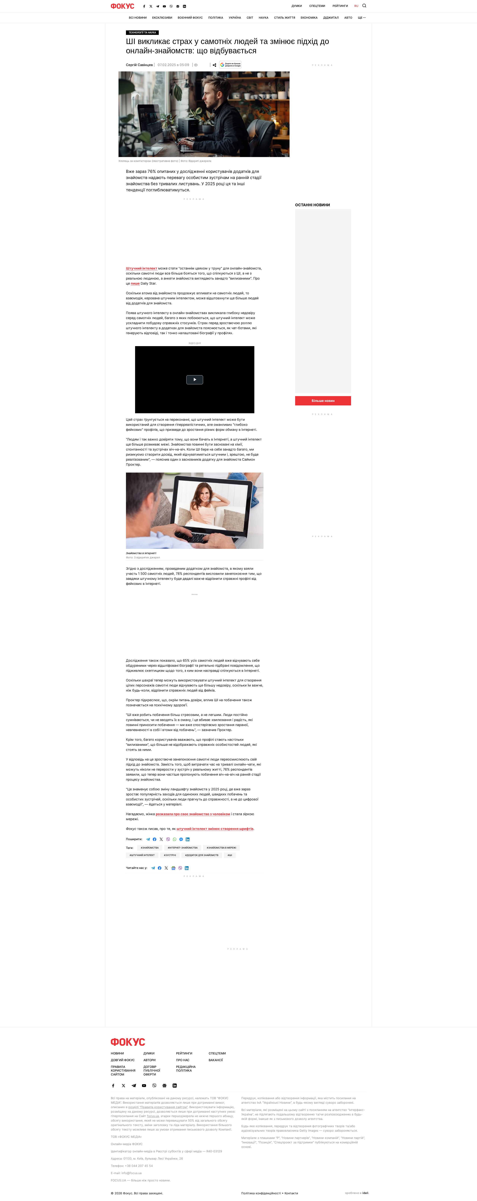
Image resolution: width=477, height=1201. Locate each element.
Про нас (182, 1060)
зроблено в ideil (357, 1193)
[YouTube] (164, 6)
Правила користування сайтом (123, 1070)
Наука (263, 17)
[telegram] (133, 1085)
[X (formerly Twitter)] (151, 6)
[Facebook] (144, 6)
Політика (215, 17)
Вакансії (216, 1060)
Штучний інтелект (141, 268)
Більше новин (323, 401)
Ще (360, 17)
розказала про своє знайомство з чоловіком (193, 814)
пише (135, 283)
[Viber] (171, 6)
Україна (235, 17)
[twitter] (123, 1085)
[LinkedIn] (184, 6)
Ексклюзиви (162, 17)
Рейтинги (340, 5)
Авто (348, 17)
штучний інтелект (143, 855)
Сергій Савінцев (139, 65)
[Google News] (177, 6)
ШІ (230, 855)
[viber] (154, 1085)
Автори (149, 1060)
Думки (297, 5)
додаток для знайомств (202, 855)
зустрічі (170, 855)
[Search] (364, 5)
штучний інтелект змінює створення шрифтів (215, 829)
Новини (117, 1053)
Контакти (291, 1193)
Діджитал (331, 17)
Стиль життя (284, 17)
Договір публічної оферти (151, 1070)
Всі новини (138, 17)
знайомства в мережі (222, 847)
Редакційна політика (186, 1069)
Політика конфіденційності (261, 1193)
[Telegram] (157, 6)
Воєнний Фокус (190, 17)
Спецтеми (317, 5)
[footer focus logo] (128, 1042)
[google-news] (164, 1085)
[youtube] (144, 1085)
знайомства (150, 847)
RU (356, 5)
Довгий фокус (123, 1060)
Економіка (309, 17)
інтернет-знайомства (183, 847)
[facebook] (113, 1085)
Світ (250, 17)
